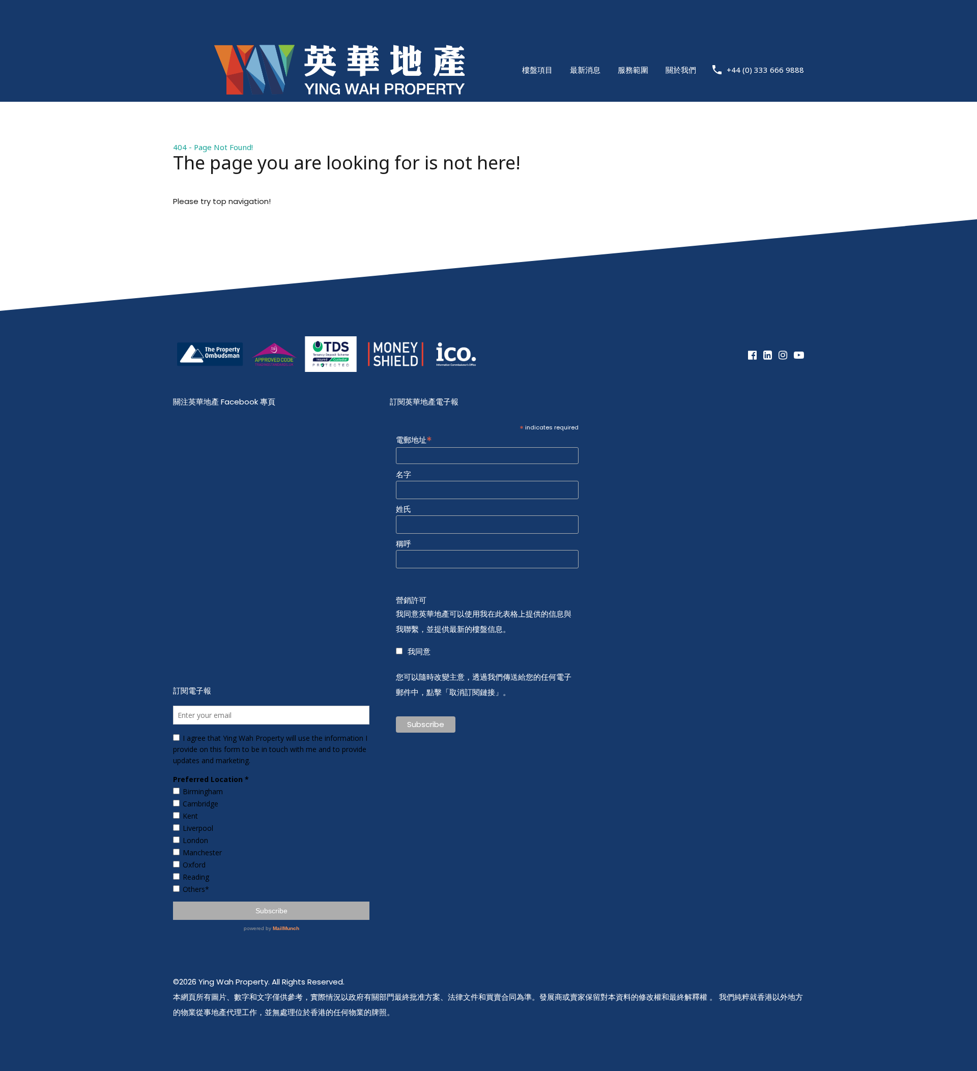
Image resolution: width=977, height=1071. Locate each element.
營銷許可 (411, 600)
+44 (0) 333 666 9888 (765, 69)
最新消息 (585, 70)
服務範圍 (633, 70)
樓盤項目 (537, 70)
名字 (403, 474)
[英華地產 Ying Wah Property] (339, 122)
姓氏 (403, 509)
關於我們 (681, 70)
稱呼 (403, 543)
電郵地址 (414, 439)
